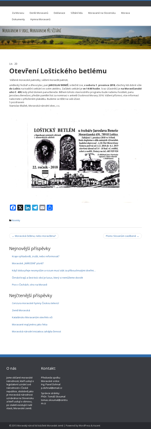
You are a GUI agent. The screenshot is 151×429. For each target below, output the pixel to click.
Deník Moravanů (39, 13)
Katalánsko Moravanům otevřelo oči (32, 317)
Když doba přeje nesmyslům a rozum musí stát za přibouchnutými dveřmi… (54, 270)
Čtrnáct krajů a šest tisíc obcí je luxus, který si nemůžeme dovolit (47, 277)
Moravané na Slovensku (102, 13)
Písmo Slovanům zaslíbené (122, 236)
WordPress (84, 425)
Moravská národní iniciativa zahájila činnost (36, 331)
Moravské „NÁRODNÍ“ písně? (28, 263)
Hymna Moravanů (40, 19)
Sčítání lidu (77, 13)
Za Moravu (18, 13)
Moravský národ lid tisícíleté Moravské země (40, 425)
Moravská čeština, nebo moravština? (34, 236)
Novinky (16, 220)
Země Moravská (21, 310)
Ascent (96, 425)
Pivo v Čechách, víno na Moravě (29, 284)
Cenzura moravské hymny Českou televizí (35, 303)
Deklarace (59, 13)
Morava (125, 13)
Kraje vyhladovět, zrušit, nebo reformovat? (35, 256)
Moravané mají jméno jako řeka (29, 324)
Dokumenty (18, 19)
